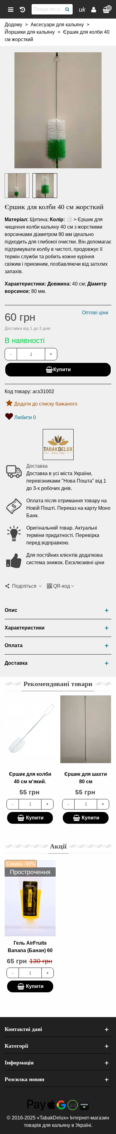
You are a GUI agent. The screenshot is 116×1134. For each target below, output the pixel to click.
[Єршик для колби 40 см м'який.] (30, 729)
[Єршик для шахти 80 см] (85, 729)
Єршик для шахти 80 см (85, 777)
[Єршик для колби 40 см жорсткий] (58, 164)
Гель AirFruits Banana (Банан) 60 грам (30, 950)
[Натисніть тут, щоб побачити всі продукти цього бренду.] (58, 444)
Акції (58, 846)
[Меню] (10, 9)
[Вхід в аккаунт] (94, 9)
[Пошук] (67, 9)
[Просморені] (22, 9)
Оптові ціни (95, 312)
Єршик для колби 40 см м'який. (30, 777)
